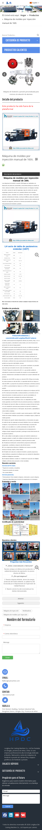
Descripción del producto (12, 174)
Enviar (7, 658)
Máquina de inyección (11, 611)
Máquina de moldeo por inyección (15, 615)
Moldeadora (27, 611)
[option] (21, 74)
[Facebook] (4, 815)
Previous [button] (4, 74)
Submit (7, 806)
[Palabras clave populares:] (38, 35)
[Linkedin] (10, 815)
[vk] (23, 815)
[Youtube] (17, 815)
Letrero (34, 827)
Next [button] (37, 74)
